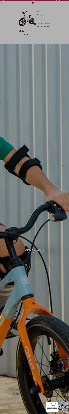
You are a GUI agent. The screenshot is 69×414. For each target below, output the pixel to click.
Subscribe (52, 408)
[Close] (67, 402)
